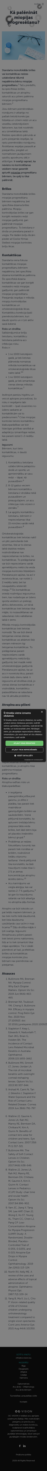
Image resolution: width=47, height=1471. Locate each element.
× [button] (42, 712)
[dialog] (23, 735)
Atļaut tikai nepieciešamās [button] (24, 750)
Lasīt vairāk (20, 737)
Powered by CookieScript (33, 760)
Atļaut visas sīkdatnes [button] (24, 743)
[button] (23, 755)
